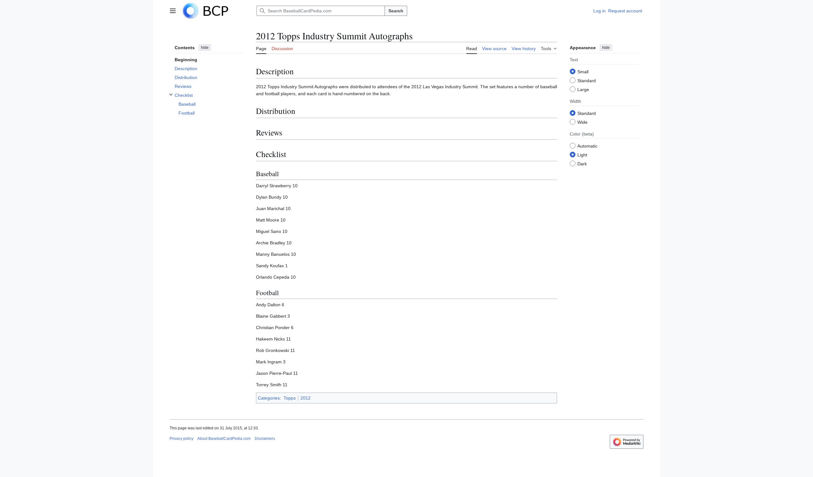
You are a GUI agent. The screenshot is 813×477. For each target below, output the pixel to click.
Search (395, 10)
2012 (305, 398)
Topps (290, 398)
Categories (269, 398)
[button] (173, 11)
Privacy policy (181, 438)
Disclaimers (265, 438)
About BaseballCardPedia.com (224, 438)
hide (205, 47)
